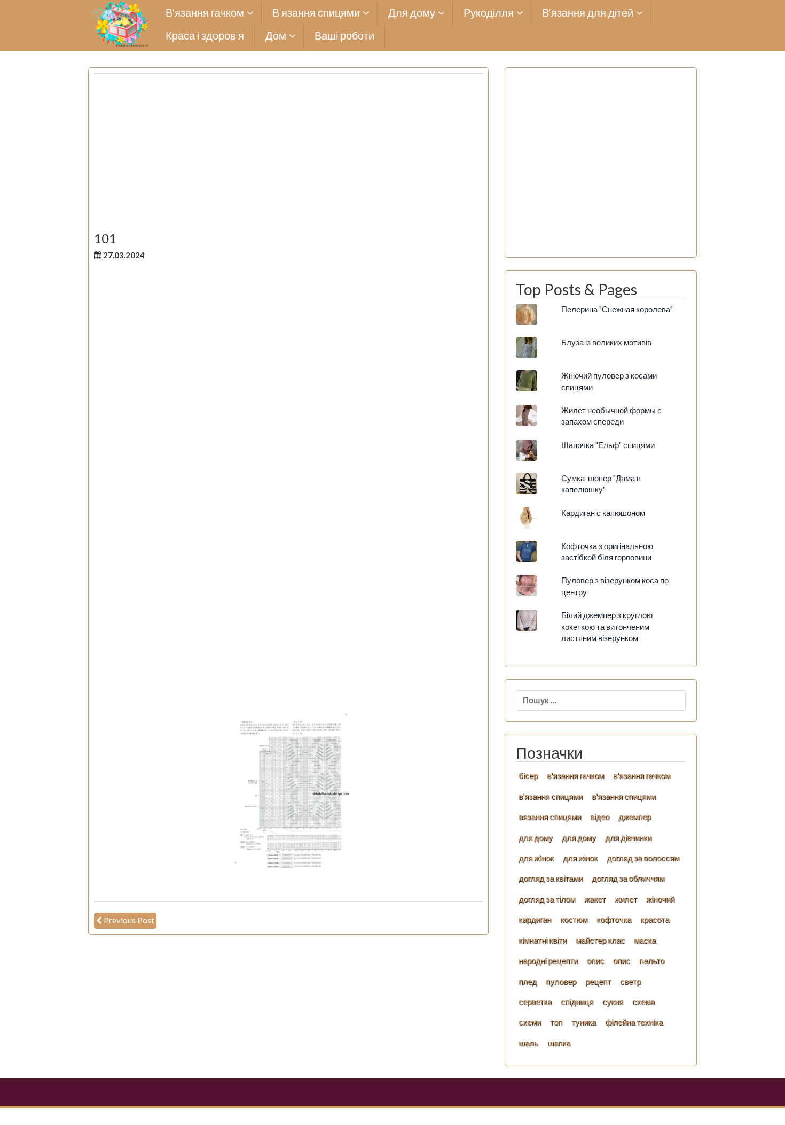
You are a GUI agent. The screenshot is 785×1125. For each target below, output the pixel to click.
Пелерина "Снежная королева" (617, 309)
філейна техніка (634, 1022)
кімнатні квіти (543, 940)
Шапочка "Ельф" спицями (608, 445)
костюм (573, 919)
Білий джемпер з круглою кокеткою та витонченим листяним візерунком (607, 626)
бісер (528, 775)
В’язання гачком (205, 13)
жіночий (660, 899)
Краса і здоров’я (205, 36)
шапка (558, 1042)
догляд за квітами (551, 878)
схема (643, 1001)
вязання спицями (550, 816)
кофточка (613, 919)
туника (583, 1022)
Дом (275, 36)
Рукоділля (489, 13)
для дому (536, 837)
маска (645, 940)
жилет (626, 899)
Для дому (411, 13)
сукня (612, 1001)
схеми (530, 1022)
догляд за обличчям (628, 878)
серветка (535, 1001)
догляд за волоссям (643, 857)
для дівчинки (628, 837)
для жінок (580, 857)
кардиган (535, 919)
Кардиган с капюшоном (603, 513)
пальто (651, 960)
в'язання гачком (575, 775)
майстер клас (600, 940)
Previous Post (129, 920)
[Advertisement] (288, 157)
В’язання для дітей (587, 13)
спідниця (577, 1001)
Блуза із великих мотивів (606, 342)
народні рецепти (548, 960)
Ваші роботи (344, 36)
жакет (595, 899)
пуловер (561, 981)
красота (654, 919)
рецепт (598, 981)
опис (595, 960)
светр (630, 981)
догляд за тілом (547, 899)
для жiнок (536, 857)
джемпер (634, 816)
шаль (528, 1042)
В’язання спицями (316, 13)
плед (528, 981)
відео (599, 816)
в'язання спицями (551, 796)
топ (556, 1022)
